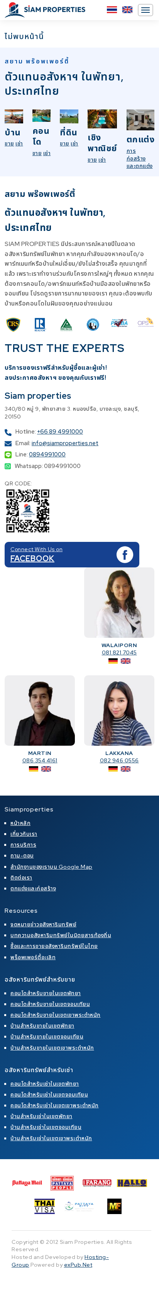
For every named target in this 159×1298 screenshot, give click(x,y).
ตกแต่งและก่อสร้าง (33, 888)
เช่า (19, 143)
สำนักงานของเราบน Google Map (51, 866)
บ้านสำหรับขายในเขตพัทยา (42, 1025)
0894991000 (47, 454)
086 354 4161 (40, 760)
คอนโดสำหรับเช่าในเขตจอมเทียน (49, 1094)
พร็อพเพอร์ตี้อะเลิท (33, 957)
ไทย (112, 10)
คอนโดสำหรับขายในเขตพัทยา (45, 993)
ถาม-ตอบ (22, 855)
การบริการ (23, 844)
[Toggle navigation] (145, 10)
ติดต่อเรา (21, 877)
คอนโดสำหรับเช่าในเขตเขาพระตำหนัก (54, 1105)
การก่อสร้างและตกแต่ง (140, 158)
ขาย (9, 143)
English (127, 10)
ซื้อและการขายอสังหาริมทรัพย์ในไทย (54, 946)
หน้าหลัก (20, 823)
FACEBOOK (32, 558)
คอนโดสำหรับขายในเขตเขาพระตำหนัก (55, 1014)
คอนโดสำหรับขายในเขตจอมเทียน (50, 1004)
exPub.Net (78, 1264)
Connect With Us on (36, 549)
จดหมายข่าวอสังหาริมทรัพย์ (43, 924)
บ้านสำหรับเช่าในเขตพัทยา (41, 1116)
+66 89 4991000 (60, 432)
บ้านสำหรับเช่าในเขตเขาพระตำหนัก (51, 1138)
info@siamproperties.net (65, 443)
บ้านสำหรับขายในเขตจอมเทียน (46, 1036)
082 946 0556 (119, 760)
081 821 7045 (119, 652)
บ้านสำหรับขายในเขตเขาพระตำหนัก (52, 1047)
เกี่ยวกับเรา (23, 833)
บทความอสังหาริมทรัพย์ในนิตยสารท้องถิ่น (60, 935)
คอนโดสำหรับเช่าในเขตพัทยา (44, 1083)
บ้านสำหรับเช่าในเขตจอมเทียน (45, 1127)
